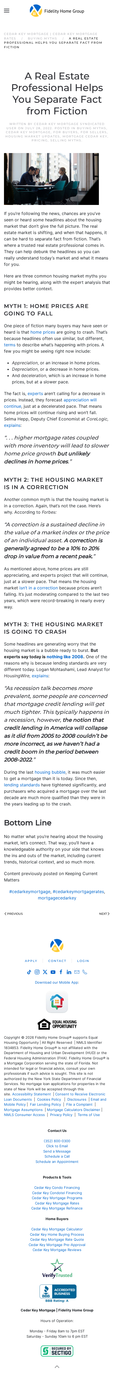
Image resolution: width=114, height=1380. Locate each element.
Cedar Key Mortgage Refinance (57, 1208)
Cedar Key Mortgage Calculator (57, 1229)
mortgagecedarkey (57, 897)
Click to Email (57, 1146)
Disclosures (76, 1099)
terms (9, 344)
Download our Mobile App (56, 982)
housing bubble (50, 772)
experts (35, 393)
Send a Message (57, 1151)
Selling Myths (65, 140)
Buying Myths (91, 128)
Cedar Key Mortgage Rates (57, 1203)
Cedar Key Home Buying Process (57, 1234)
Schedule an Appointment (57, 1161)
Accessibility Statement (31, 1094)
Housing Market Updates (32, 136)
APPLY (31, 961)
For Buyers (65, 132)
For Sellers (94, 132)
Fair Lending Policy (45, 1104)
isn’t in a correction (38, 587)
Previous (15, 914)
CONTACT (57, 961)
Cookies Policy (49, 1099)
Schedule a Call (57, 1156)
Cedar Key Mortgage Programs (57, 1198)
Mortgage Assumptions (23, 1110)
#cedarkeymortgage (29, 891)
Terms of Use (89, 1115)
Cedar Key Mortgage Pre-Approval (57, 1245)
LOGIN (83, 961)
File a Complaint (80, 1104)
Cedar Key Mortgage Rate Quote (57, 1239)
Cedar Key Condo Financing (57, 1187)
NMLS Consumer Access (24, 1115)
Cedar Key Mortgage (28, 132)
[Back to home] (57, 10)
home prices (42, 332)
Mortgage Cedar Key (85, 136)
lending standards (22, 784)
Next (103, 914)
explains (12, 425)
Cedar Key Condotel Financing (57, 1193)
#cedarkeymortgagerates (78, 891)
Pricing (40, 140)
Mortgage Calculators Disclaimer (73, 1110)
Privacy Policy (61, 1115)
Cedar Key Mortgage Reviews (57, 1250)
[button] (6, 10)
